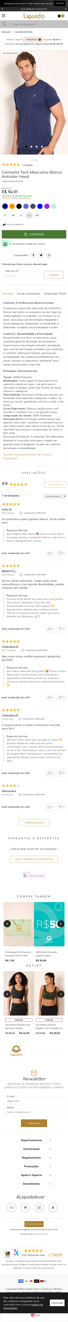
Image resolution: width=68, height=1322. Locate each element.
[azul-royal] (26, 206)
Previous (7, 923)
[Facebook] (53, 1207)
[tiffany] (53, 206)
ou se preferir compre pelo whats (27, 244)
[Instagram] (39, 1207)
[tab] (26, 146)
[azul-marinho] (5, 206)
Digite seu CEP (11, 271)
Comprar (36, 234)
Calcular (53, 274)
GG (29, 215)
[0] (59, 15)
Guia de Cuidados (14, 454)
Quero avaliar (55, 484)
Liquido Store (34, 15)
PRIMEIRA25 (31, 39)
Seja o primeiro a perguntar (34, 859)
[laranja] (12, 206)
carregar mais (34, 822)
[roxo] (47, 206)
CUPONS (35, 9)
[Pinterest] (25, 1207)
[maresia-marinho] (33, 206)
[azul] (40, 206)
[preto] (19, 206)
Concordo (57, 1302)
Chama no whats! (34, 1224)
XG (37, 215)
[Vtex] (35, 1315)
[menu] (3, 15)
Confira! (60, 3)
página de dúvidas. (40, 1234)
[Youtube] (11, 1207)
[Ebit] (7, 1255)
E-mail (10, 1096)
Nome (10, 1107)
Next (61, 923)
